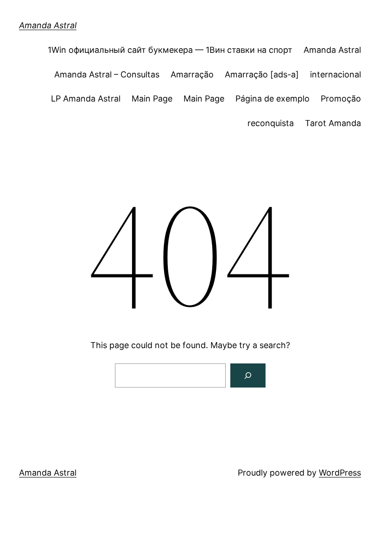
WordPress (340, 472)
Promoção (341, 98)
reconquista (270, 123)
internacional (335, 74)
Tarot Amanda (333, 123)
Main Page (152, 98)
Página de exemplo (272, 98)
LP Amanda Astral (85, 98)
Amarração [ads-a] (262, 74)
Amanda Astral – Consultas (106, 74)
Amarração (192, 74)
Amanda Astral (47, 25)
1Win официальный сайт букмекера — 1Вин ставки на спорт (170, 50)
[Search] (248, 375)
